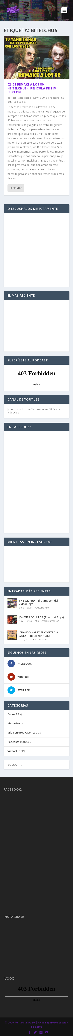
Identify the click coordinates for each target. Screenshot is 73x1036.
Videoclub (13, 751)
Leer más (16, 188)
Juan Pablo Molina (21, 97)
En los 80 (13, 714)
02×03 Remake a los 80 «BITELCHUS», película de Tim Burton (32, 88)
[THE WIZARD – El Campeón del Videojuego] (12, 603)
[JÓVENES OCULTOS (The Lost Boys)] (12, 619)
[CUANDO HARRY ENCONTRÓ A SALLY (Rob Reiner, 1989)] (12, 635)
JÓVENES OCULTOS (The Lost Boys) (41, 617)
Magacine (13, 723)
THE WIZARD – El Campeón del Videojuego (38, 602)
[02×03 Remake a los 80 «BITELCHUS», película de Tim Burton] (36, 57)
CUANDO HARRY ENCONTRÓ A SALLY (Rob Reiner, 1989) (38, 634)
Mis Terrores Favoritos (47, 621)
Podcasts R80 (57, 97)
